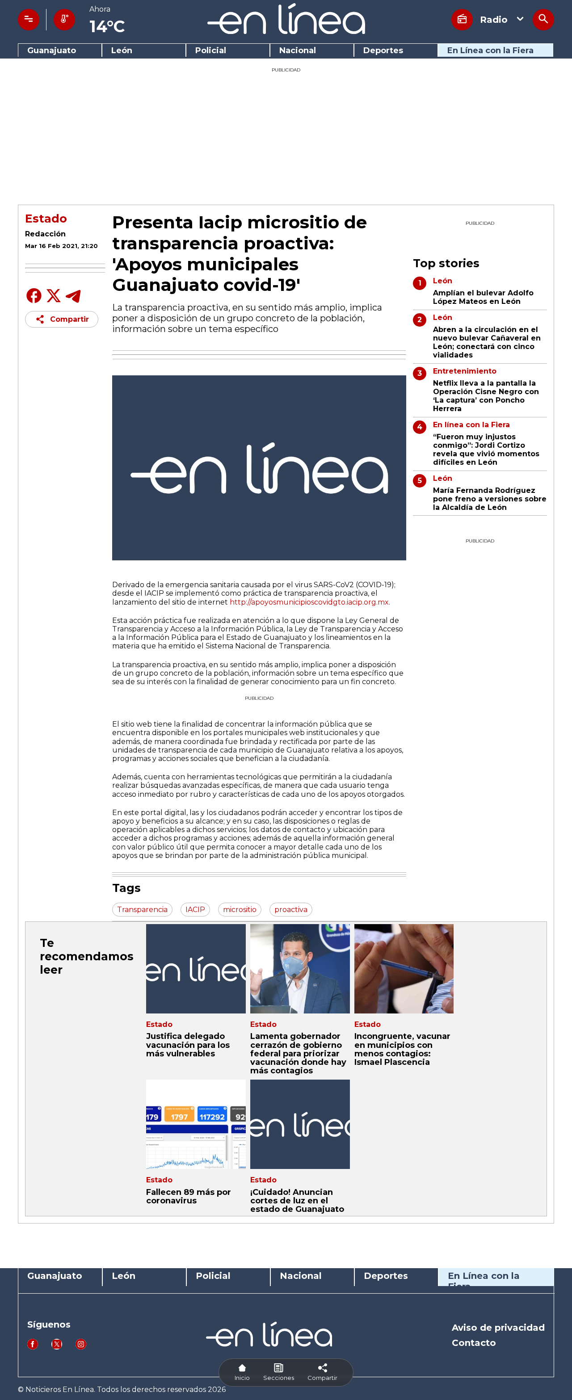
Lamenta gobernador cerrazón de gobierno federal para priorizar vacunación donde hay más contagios (298, 1053)
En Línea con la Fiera (490, 50)
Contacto (474, 1342)
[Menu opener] (28, 19)
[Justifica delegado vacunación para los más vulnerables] (196, 968)
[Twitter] (53, 300)
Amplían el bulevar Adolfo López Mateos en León (483, 297)
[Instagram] (81, 1347)
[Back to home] (286, 31)
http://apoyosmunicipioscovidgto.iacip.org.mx (309, 602)
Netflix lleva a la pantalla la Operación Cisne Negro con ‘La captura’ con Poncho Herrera (486, 396)
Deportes (383, 50)
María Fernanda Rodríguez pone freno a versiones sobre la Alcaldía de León (490, 499)
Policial (210, 50)
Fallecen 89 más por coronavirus (188, 1196)
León (121, 50)
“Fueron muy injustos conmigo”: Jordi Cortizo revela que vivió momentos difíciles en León (486, 450)
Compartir (69, 319)
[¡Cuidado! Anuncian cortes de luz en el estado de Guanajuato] (300, 1124)
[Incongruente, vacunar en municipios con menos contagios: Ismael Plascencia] (404, 968)
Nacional (297, 50)
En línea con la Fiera (471, 424)
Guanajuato (51, 50)
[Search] (543, 19)
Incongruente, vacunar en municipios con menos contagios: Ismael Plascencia (402, 1049)
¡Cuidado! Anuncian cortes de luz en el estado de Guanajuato (297, 1200)
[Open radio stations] (462, 19)
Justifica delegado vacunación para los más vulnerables (188, 1044)
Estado (46, 218)
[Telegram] (73, 302)
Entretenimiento (464, 371)
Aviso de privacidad (498, 1327)
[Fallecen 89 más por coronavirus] (196, 1124)
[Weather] (64, 19)
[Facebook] (34, 302)
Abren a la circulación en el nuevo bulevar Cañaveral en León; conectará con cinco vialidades (487, 342)
